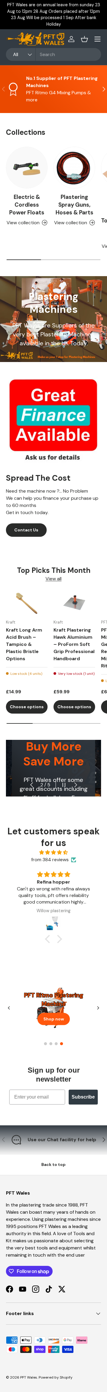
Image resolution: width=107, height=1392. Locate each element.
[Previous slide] (9, 1008)
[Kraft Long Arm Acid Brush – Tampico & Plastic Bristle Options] (27, 603)
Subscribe (83, 1096)
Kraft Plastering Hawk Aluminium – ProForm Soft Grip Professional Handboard (74, 644)
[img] (53, 852)
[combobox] (53, 54)
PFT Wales (28, 1377)
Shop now (53, 1018)
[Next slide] (98, 1008)
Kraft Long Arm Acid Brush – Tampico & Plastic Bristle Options (24, 644)
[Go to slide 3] (56, 1043)
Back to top (53, 1164)
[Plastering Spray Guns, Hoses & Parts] (74, 167)
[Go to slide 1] (45, 1043)
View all (53, 579)
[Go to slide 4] (61, 1043)
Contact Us (26, 530)
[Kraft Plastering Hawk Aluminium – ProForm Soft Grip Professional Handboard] (74, 603)
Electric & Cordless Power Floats (26, 204)
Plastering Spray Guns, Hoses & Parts (74, 204)
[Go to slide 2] (50, 1043)
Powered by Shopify (56, 1377)
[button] (84, 39)
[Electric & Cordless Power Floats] (26, 167)
